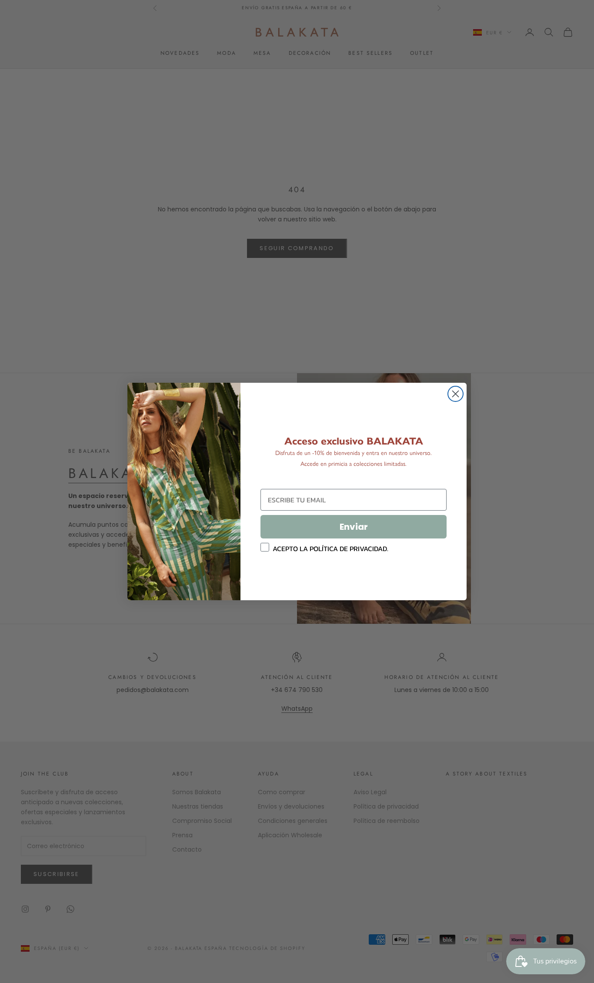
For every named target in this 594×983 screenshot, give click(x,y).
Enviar (354, 527)
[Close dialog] (455, 393)
